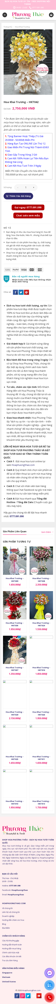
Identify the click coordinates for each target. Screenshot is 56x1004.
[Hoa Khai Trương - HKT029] (15, 694)
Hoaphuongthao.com (23, 465)
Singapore (7, 972)
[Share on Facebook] (15, 292)
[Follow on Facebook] (17, 995)
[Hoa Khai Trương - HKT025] (15, 739)
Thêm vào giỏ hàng (20, 196)
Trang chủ (8, 26)
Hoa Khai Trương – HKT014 (41, 802)
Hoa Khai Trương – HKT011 (41, 757)
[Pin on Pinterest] (26, 292)
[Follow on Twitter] (28, 995)
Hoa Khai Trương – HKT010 (15, 802)
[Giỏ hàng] (51, 15)
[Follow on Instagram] (22, 995)
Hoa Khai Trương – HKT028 (41, 579)
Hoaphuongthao (19, 890)
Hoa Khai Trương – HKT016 (41, 668)
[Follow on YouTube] (38, 995)
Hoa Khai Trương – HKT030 (15, 624)
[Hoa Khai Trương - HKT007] (15, 650)
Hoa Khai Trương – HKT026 (41, 713)
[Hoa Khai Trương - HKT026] (41, 694)
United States (9, 981)
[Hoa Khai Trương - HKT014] (41, 783)
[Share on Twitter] (21, 292)
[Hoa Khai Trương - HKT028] (41, 561)
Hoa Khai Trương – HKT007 (15, 668)
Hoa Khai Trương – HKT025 (15, 757)
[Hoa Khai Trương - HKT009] (15, 561)
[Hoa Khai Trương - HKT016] (41, 650)
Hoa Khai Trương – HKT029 (15, 713)
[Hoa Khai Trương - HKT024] (41, 605)
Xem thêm (46, 532)
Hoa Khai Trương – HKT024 (41, 624)
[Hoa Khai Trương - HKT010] (15, 783)
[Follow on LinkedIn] (33, 995)
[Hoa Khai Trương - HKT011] (41, 739)
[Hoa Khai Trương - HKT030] (15, 605)
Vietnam (6, 977)
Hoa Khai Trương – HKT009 (15, 579)
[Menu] (4, 15)
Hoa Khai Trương (22, 26)
